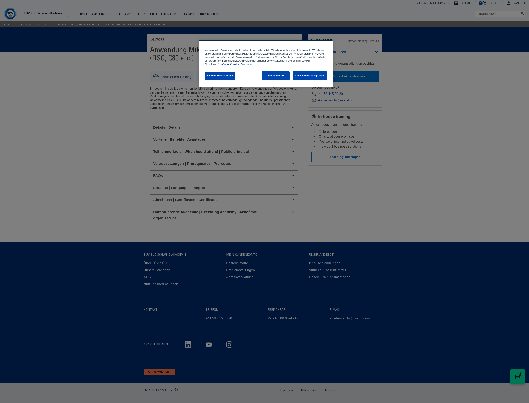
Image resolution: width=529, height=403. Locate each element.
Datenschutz (248, 64)
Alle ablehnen (275, 75)
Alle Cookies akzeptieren (310, 75)
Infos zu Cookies (230, 64)
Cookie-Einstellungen (220, 75)
